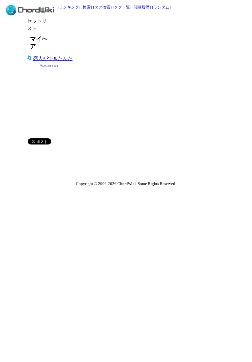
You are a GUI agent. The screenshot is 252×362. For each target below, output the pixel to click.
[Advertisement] (122, 26)
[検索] (86, 7)
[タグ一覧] (122, 7)
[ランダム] (161, 7)
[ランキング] (69, 7)
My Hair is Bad (50, 65)
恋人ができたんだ (53, 58)
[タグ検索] (102, 7)
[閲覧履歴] (141, 7)
